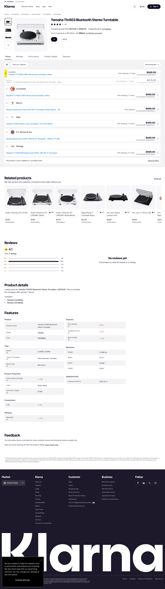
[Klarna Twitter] (149, 483)
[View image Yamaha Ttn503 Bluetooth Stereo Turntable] (8, 21)
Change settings (22, 580)
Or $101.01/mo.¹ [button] (86, 222)
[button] (142, 6)
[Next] (157, 204)
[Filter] (6, 64)
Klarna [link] (6, 14)
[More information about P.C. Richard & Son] (6, 132)
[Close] (41, 560)
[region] (23, 572)
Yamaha (41, 333)
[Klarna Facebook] (138, 483)
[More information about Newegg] (6, 146)
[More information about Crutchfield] (6, 89)
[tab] (8, 56)
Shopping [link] (15, 14)
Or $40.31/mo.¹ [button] (137, 222)
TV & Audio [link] (25, 14)
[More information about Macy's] (6, 103)
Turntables (106, 29)
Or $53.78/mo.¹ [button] (111, 222)
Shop (38, 7)
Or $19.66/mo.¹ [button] (60, 222)
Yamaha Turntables (15, 300)
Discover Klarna (27, 7)
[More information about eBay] (6, 117)
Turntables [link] (47, 14)
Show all (157, 178)
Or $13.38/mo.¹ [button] (35, 222)
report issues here (51, 445)
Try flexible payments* (94, 33)
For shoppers (9, 1)
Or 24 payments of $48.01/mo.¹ (145, 125)
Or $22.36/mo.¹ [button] (10, 222)
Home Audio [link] (36, 14)
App (43, 7)
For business (19, 1)
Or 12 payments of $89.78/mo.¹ (146, 74)
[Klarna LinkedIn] (143, 483)
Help (50, 7)
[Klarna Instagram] (155, 483)
